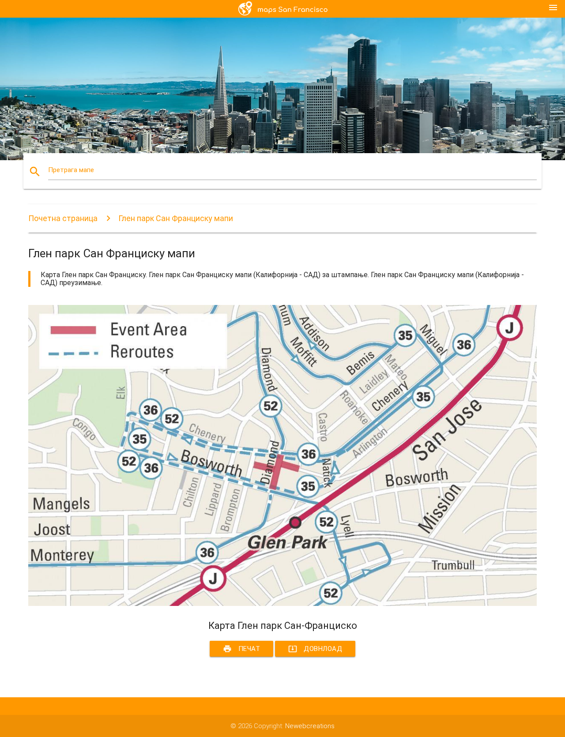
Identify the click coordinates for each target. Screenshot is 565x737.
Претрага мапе (71, 170)
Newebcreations (310, 726)
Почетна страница (63, 218)
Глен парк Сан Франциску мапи (175, 218)
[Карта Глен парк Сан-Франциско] (282, 604)
